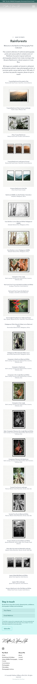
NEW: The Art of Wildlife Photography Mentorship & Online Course (18, 1)
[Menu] (33, 6)
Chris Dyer (22, 679)
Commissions (6, 663)
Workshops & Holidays (8, 657)
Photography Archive (8, 669)
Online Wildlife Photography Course (9, 660)
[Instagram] (15, 649)
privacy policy (18, 624)
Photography (5, 665)
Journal (20, 657)
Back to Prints (20, 37)
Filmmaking (5, 667)
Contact (20, 659)
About (20, 655)
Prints (3, 655)
